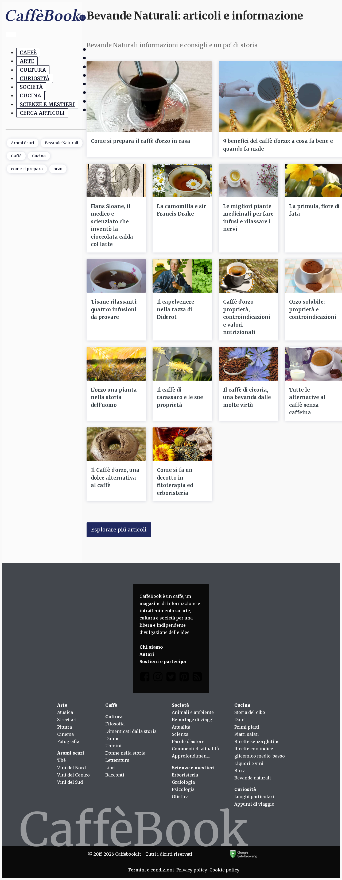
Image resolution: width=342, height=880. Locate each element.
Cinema (65, 734)
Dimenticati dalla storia (131, 731)
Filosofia (115, 723)
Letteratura (117, 760)
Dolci (240, 719)
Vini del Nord (71, 767)
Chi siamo (151, 647)
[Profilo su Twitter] (171, 677)
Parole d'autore (188, 741)
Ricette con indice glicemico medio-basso (259, 752)
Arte (27, 61)
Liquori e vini (248, 763)
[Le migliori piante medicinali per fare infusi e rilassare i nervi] (248, 180)
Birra (240, 770)
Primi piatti (246, 727)
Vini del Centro (73, 775)
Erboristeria (185, 775)
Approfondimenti (191, 756)
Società (31, 87)
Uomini (113, 745)
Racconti (114, 775)
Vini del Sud (70, 782)
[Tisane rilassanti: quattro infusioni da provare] (116, 276)
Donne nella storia (125, 753)
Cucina (30, 96)
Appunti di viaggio (254, 804)
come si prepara (27, 169)
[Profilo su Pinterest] (184, 677)
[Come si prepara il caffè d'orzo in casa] (149, 96)
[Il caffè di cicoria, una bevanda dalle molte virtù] (248, 364)
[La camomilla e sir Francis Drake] (182, 180)
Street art (67, 719)
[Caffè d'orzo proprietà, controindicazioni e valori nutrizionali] (248, 276)
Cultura (33, 70)
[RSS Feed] (197, 677)
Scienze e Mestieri (47, 104)
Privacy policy (191, 870)
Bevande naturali (252, 777)
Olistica (180, 796)
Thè (61, 760)
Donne (112, 738)
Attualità (181, 727)
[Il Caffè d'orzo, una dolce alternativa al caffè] (116, 444)
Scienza (180, 734)
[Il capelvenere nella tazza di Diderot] (182, 276)
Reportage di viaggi (193, 719)
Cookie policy (224, 870)
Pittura (64, 727)
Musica (65, 712)
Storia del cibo (249, 712)
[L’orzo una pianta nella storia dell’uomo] (116, 364)
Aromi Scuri (22, 143)
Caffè (28, 52)
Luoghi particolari (254, 796)
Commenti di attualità (195, 748)
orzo (57, 169)
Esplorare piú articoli (119, 529)
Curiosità (34, 78)
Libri (110, 767)
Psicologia (183, 789)
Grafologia (183, 782)
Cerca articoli (42, 113)
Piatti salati (246, 734)
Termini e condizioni (151, 870)
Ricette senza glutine (256, 741)
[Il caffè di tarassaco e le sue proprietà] (182, 364)
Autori (146, 654)
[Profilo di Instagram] (158, 677)
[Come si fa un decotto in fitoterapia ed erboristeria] (182, 444)
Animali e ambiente (193, 712)
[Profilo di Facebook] (144, 677)
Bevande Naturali (61, 143)
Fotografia (68, 741)
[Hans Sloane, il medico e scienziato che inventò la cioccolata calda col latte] (116, 180)
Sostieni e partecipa (162, 661)
